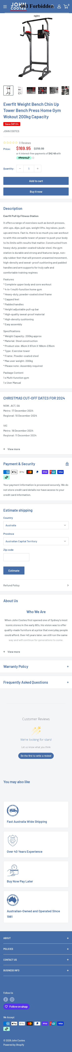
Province (8, 533)
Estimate (13, 570)
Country (8, 517)
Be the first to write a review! (36, 755)
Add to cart (36, 181)
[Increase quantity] (37, 168)
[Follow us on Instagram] (12, 999)
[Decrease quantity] (19, 168)
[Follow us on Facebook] (5, 999)
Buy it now (36, 191)
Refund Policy (11, 585)
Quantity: (8, 168)
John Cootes (11, 131)
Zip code (8, 549)
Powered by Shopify (13, 1044)
